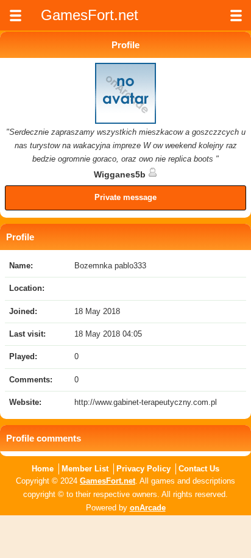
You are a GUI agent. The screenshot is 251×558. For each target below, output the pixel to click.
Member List (85, 468)
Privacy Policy (143, 468)
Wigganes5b (121, 174)
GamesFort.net (107, 480)
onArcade (148, 507)
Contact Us (199, 468)
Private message (125, 197)
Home (43, 468)
